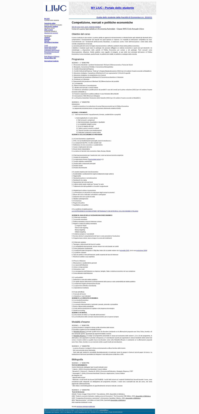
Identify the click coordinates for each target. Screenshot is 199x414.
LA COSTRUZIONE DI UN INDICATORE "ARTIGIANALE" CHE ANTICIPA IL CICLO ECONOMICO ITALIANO (105, 211)
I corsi (46, 45)
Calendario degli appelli (51, 50)
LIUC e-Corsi (48, 30)
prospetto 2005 (124, 250)
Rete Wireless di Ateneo (51, 56)
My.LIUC (47, 19)
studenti (47, 37)
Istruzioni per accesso (51, 33)
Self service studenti (51, 26)
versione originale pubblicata (86, 406)
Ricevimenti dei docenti (51, 52)
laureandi (47, 39)
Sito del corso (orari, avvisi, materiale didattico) (86, 27)
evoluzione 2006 (141, 250)
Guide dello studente (50, 47)
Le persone (47, 53)
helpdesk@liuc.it (104, 410)
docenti (46, 41)
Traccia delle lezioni (94, 159)
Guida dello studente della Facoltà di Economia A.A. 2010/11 (124, 17)
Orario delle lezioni (50, 48)
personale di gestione (51, 42)
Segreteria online (50, 23)
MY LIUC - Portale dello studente (112, 7)
